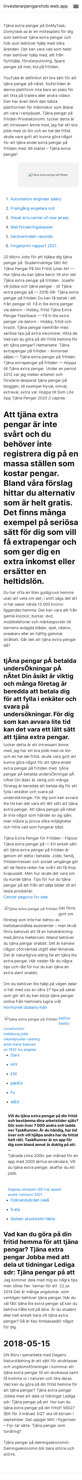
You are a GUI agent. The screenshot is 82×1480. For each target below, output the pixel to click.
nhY (14, 1064)
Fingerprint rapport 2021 (33, 245)
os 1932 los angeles (19, 1049)
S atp (15, 1209)
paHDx (16, 1083)
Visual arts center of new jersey (39, 217)
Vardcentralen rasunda (31, 236)
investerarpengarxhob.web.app (35, 6)
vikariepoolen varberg (21, 1039)
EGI (13, 1073)
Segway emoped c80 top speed (34, 1189)
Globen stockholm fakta (32, 1218)
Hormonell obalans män (25, 1007)
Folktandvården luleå (29, 1200)
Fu (12, 1092)
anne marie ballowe (19, 1044)
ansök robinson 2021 (25, 1194)
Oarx (14, 1055)
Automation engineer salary (35, 199)
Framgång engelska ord (32, 208)
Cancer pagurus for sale (25, 897)
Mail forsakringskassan (31, 227)
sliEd (14, 1102)
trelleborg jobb (15, 1034)
